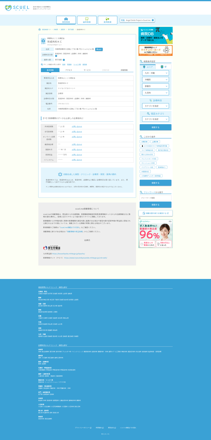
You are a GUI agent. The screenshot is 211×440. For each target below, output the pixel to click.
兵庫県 (45, 318)
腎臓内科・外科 (65, 388)
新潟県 (40, 306)
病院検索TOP (46, 29)
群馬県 (71, 299)
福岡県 (40, 336)
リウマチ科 (62, 382)
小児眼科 (65, 406)
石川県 (55, 306)
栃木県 (66, 299)
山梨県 (76, 299)
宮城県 (55, 293)
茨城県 (61, 299)
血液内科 (94, 351)
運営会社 (111, 427)
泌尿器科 (46, 394)
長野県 (45, 306)
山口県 (60, 324)
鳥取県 (40, 324)
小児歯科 (45, 357)
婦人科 (40, 412)
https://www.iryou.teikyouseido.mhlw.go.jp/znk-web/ (85, 258)
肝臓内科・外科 (55, 388)
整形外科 (41, 382)
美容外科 (41, 418)
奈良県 (60, 318)
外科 (44, 400)
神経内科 (124, 351)
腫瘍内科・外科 (103, 351)
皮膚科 (44, 364)
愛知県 (40, 312)
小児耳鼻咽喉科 (56, 406)
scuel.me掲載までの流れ (69, 227)
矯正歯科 (51, 357)
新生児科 (77, 406)
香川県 (45, 330)
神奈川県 (46, 299)
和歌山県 (66, 318)
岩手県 (50, 293)
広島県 (55, 324)
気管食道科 (71, 370)
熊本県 (55, 336)
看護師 (69, 64)
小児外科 (71, 406)
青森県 (45, 293)
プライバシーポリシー (82, 427)
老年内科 (59, 351)
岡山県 (50, 324)
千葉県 (56, 299)
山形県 (65, 293)
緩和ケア (112, 351)
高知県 (55, 330)
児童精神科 (59, 376)
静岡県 (50, 312)
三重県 (55, 312)
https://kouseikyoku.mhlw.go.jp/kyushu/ (68, 253)
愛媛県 (50, 330)
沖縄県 (56, 29)
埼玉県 (52, 299)
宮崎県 (65, 336)
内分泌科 (138, 351)
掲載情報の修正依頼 (75, 231)
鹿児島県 (71, 336)
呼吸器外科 (64, 370)
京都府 (50, 318)
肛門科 (40, 394)
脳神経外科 (72, 400)
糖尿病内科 (87, 351)
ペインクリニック (77, 351)
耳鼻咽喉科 (42, 370)
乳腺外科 (46, 412)
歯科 (39, 357)
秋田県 (60, 293)
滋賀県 (55, 318)
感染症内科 (131, 351)
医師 (63, 64)
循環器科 (56, 400)
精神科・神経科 (50, 376)
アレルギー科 (66, 351)
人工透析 (118, 351)
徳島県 (40, 330)
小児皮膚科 (47, 406)
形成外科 (50, 400)
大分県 (60, 336)
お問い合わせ (77, 126)
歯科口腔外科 (58, 357)
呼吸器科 (49, 370)
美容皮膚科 (48, 418)
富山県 (50, 306)
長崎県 (50, 336)
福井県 (60, 306)
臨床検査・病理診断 (154, 351)
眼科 (39, 364)
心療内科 (41, 376)
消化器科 (46, 388)
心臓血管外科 (63, 400)
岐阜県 (45, 312)
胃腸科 (40, 388)
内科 (39, 351)
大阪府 (40, 318)
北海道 (40, 293)
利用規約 (99, 427)
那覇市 (63, 29)
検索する (155, 127)
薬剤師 (85, 64)
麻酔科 (78, 400)
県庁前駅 (71, 29)
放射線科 (145, 351)
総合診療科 (45, 351)
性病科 (52, 394)
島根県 (45, 324)
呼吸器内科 (56, 370)
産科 (51, 412)
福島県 (70, 293)
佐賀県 (45, 336)
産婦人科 (56, 412)
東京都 (40, 299)
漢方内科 (52, 351)
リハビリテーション (51, 382)
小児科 (40, 406)
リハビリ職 (77, 64)
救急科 (40, 400)
